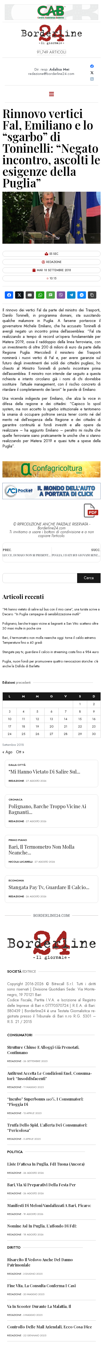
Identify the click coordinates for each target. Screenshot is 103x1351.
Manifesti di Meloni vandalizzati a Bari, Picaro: (49, 1205)
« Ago (7, 752)
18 (23, 726)
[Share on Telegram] (71, 295)
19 (37, 726)
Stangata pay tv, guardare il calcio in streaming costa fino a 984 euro (50, 651)
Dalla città (17, 765)
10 (9, 719)
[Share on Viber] (61, 295)
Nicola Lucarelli (21, 862)
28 (66, 734)
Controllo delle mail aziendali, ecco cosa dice (49, 1326)
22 (80, 726)
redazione (16, 781)
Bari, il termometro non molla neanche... (41, 849)
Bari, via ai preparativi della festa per (41, 1184)
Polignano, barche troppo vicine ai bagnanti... (47, 809)
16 (94, 719)
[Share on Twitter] (19, 295)
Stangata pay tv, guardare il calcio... (49, 887)
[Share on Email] (30, 295)
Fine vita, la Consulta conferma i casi (41, 1285)
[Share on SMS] (50, 295)
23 (94, 726)
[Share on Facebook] (9, 295)
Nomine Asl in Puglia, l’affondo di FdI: (42, 1225)
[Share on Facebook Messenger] (81, 295)
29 (80, 734)
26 (37, 734)
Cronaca (16, 799)
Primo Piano (18, 840)
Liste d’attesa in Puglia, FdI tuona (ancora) (46, 1164)
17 (9, 726)
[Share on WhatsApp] (40, 295)
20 (51, 726)
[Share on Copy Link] (92, 295)
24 (9, 734)
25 (23, 734)
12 (37, 719)
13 (51, 719)
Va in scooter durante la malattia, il (39, 1306)
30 (94, 734)
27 (51, 734)
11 (23, 719)
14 (65, 719)
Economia (16, 880)
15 (79, 719)
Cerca (89, 578)
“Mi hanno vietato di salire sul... (44, 771)
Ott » (20, 752)
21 (65, 726)
